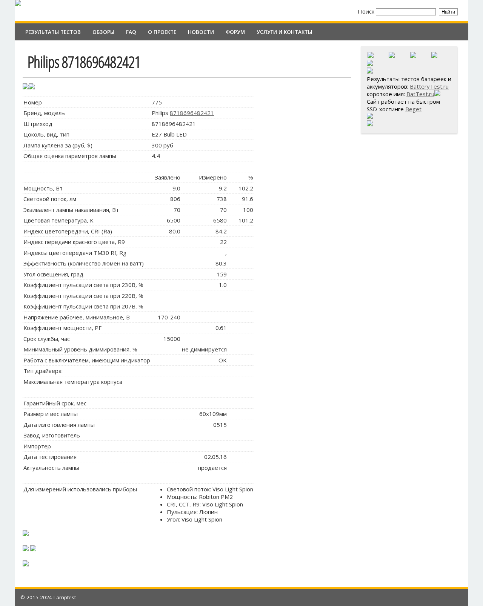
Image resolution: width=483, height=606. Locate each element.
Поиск (367, 11)
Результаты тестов (53, 32)
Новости (201, 32)
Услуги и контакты (284, 32)
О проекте (162, 32)
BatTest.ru (420, 94)
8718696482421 (192, 113)
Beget (413, 109)
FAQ (131, 32)
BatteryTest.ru (429, 86)
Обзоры (103, 32)
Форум (235, 32)
